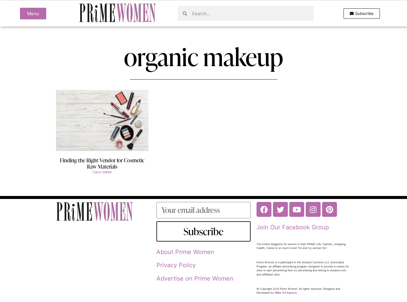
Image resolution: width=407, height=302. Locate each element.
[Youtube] (296, 209)
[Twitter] (280, 209)
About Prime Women (185, 252)
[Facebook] (264, 209)
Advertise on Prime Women (194, 278)
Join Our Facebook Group (293, 227)
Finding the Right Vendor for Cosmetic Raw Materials (102, 163)
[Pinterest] (329, 209)
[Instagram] (313, 209)
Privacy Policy (176, 265)
